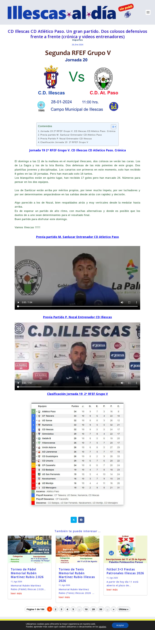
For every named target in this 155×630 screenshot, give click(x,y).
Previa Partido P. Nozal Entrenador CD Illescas (66, 139)
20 (93, 609)
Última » (123, 609)
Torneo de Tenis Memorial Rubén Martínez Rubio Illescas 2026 (77, 575)
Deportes (77, 39)
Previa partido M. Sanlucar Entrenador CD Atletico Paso (71, 135)
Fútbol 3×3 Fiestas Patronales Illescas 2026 (125, 571)
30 (100, 609)
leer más (16, 593)
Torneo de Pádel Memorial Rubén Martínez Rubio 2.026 (27, 573)
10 (86, 609)
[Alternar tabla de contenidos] (112, 126)
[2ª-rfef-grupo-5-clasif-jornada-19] (77, 504)
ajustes (102, 626)
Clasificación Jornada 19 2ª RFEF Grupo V (64, 142)
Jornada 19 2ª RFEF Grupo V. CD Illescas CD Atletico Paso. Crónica (77, 131)
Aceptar (120, 625)
